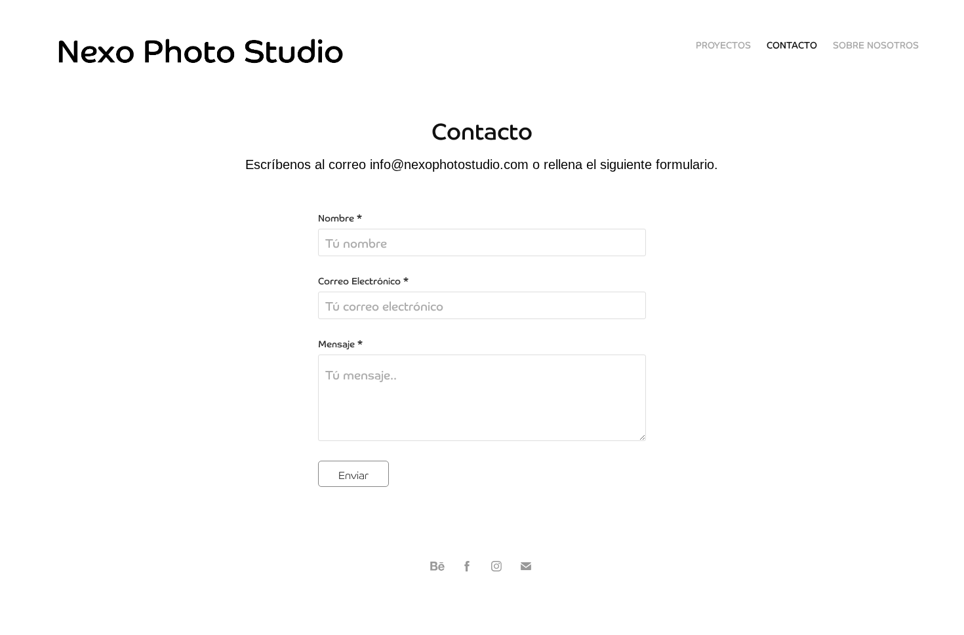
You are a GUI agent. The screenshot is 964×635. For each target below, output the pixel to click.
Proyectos (723, 44)
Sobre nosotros (876, 44)
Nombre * (340, 217)
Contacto (792, 44)
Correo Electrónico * (363, 280)
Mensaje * (340, 343)
